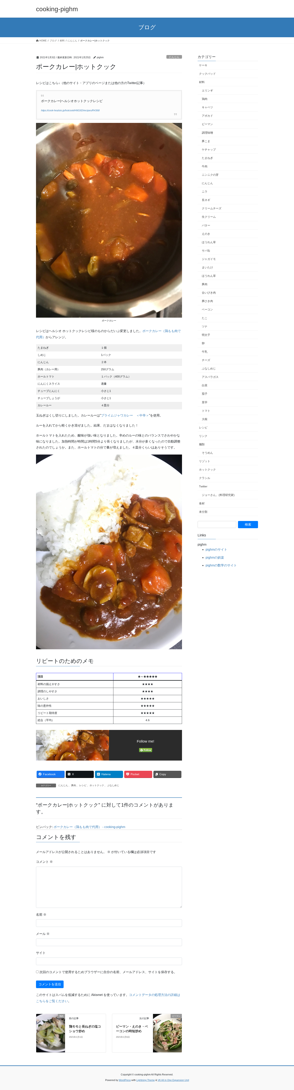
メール (43, 933)
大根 (204, 419)
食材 (202, 503)
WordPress (125, 1080)
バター (206, 225)
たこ (204, 318)
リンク (203, 436)
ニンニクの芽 (210, 174)
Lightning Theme (145, 1080)
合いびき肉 (209, 292)
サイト (41, 953)
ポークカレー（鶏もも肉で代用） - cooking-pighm (89, 827)
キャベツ (207, 107)
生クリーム (209, 216)
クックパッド (207, 73)
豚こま (206, 141)
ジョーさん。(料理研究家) (218, 495)
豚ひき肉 (207, 301)
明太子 (206, 334)
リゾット (204, 461)
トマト (206, 410)
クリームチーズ (211, 208)
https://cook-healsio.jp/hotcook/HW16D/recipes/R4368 (70, 110)
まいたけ (207, 267)
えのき (206, 233)
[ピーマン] (167, 1033)
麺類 (202, 444)
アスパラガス (210, 376)
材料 (202, 82)
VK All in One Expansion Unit (173, 1080)
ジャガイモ (209, 259)
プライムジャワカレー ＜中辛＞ (125, 415)
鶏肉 (204, 98)
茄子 (204, 393)
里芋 (204, 402)
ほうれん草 (209, 242)
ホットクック (97, 785)
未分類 (203, 511)
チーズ (206, 360)
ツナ (204, 326)
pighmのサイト (216, 549)
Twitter (203, 486)
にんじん (174, 56)
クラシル (204, 478)
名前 (41, 914)
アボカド (207, 115)
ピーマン (207, 124)
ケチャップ (209, 149)
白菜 (204, 385)
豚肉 (73, 785)
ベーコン (207, 309)
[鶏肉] (50, 1033)
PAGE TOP (283, 1053)
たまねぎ (207, 158)
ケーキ (203, 65)
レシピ (82, 785)
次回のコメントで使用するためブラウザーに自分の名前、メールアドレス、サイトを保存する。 (108, 972)
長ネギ (206, 200)
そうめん (207, 452)
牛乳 (204, 351)
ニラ (204, 191)
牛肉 (204, 166)
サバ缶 (206, 250)
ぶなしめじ (113, 785)
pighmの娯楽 (215, 557)
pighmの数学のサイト (221, 565)
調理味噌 (207, 132)
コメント (44, 861)
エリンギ (207, 90)
